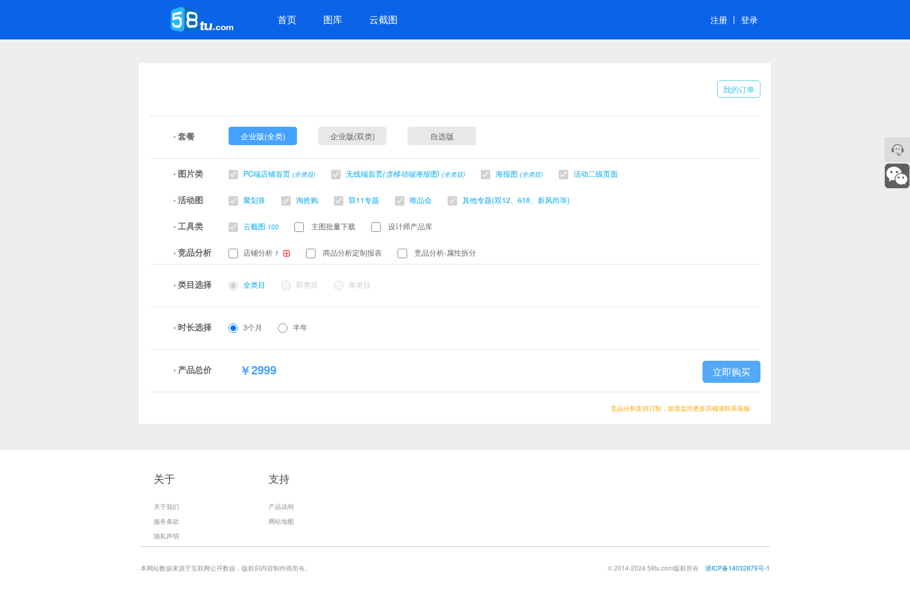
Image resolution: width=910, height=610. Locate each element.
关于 (164, 478)
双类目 (307, 284)
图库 (332, 19)
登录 (749, 20)
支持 (279, 478)
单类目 (360, 284)
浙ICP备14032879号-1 (737, 567)
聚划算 (254, 200)
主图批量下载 (332, 226)
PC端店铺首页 (279, 173)
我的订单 (739, 89)
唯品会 (421, 200)
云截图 (383, 19)
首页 (287, 19)
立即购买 (731, 371)
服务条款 (166, 520)
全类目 (254, 284)
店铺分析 (259, 252)
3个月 (252, 327)
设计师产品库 (409, 226)
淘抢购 (307, 200)
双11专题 (364, 200)
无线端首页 (405, 173)
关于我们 (166, 506)
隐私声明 (166, 535)
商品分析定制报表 (351, 252)
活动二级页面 (595, 173)
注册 (718, 20)
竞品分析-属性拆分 (444, 252)
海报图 (519, 173)
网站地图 (281, 520)
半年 (300, 327)
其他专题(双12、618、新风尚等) (516, 200)
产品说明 (281, 506)
